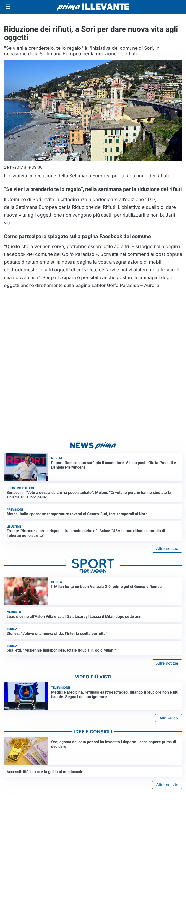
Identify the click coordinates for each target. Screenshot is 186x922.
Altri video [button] (168, 718)
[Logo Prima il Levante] (93, 7)
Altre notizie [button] (167, 548)
